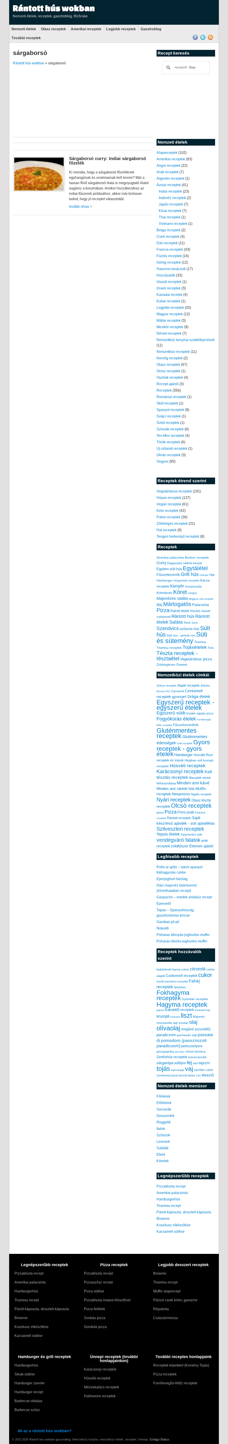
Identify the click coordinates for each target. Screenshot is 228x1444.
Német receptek (169, 333)
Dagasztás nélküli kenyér (184, 563)
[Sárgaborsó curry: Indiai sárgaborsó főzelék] (39, 191)
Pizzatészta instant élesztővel (107, 1300)
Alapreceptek (167, 153)
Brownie (163, 1218)
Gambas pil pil (168, 922)
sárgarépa (165, 1063)
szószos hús (189, 629)
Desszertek (165, 1116)
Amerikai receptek (86, 29)
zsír (198, 1075)
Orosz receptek (168, 371)
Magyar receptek (170, 314)
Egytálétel (195, 568)
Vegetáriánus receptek (174, 491)
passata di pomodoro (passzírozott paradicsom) (185, 1040)
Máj (159, 605)
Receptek (164, 390)
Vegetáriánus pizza (196, 659)
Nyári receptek (174, 800)
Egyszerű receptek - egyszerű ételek (185, 704)
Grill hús (190, 574)
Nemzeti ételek (24, 29)
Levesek (163, 1141)
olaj (193, 1022)
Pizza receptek (165, 1374)
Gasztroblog (151, 29)
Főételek (163, 1096)
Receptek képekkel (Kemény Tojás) (181, 1365)
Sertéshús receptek (172, 1057)
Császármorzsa (165, 1318)
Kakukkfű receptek (179, 1010)
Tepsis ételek (168, 834)
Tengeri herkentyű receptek (178, 536)
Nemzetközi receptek (173, 352)
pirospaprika (165, 1051)
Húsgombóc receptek (186, 580)
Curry (161, 562)
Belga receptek (168, 230)
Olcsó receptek (191, 805)
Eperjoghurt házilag (172, 879)
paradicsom (166, 1035)
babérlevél (164, 969)
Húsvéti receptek (188, 765)
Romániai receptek (171, 397)
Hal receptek (167, 530)
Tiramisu (200, 642)
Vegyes (162, 461)
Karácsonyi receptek (180, 771)
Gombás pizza (95, 1327)
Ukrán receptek (169, 455)
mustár (183, 1023)
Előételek (164, 1103)
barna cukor (180, 969)
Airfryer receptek (166, 685)
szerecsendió (197, 1057)
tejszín (204, 1063)
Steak (187, 622)
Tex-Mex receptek (170, 435)
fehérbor (180, 987)
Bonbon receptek (197, 557)
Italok (161, 1129)
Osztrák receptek (170, 377)
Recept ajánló (168, 384)
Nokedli (163, 928)
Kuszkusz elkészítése (174, 1225)
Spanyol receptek (170, 410)
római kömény (195, 1051)
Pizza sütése (94, 1291)
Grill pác (204, 575)
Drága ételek (198, 696)
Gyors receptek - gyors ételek (183, 748)
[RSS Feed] (210, 39)
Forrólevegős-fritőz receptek (175, 1383)
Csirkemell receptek (181, 976)
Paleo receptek (168, 517)
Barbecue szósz (27, 1410)
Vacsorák (164, 1109)
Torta (211, 647)
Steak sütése (24, 1374)
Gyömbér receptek (195, 999)
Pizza (163, 610)
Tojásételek (195, 647)
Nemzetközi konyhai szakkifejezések (186, 340)
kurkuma (175, 1016)
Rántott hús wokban (54, 8)
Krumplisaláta (193, 586)
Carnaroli (177, 691)
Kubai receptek (168, 301)
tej (189, 1062)
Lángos (192, 593)
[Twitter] (203, 39)
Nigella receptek (201, 794)
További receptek (26, 38)
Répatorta (161, 1309)
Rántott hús (182, 616)
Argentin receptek (170, 178)
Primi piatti (185, 812)
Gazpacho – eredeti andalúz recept (184, 897)
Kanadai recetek (169, 295)
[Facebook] (195, 39)
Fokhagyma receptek (173, 995)
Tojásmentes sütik (191, 834)
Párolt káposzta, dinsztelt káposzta (184, 1212)
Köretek (163, 1161)
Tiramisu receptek (169, 647)
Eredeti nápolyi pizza (199, 713)
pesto (160, 812)
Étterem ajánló (201, 846)
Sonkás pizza (94, 1318)
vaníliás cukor (203, 1070)
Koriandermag (202, 1010)
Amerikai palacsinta (170, 557)
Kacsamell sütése (171, 1231)
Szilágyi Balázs (159, 1439)
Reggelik (164, 1122)
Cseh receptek (168, 236)
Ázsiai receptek (169, 185)
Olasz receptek (53, 29)
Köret (180, 592)
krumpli (163, 1016)
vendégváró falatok (178, 840)
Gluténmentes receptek (177, 733)
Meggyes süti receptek (201, 599)
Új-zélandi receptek (172, 448)
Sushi (194, 622)
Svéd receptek (168, 423)
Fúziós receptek (169, 256)
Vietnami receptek (173, 224)
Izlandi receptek (169, 282)
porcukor (180, 1051)
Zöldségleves (166, 664)
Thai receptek (169, 217)
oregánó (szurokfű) (195, 1029)
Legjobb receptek (121, 29)
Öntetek (181, 664)
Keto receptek (167, 511)
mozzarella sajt (167, 1023)
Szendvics (168, 628)
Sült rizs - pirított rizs (181, 635)
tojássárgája (177, 1070)
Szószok (163, 1135)
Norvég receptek (170, 358)
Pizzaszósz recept (98, 1282)
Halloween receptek (100, 1396)
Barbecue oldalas (28, 1401)
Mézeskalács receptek (101, 1387)
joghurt (160, 1010)
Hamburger (165, 580)
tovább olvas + (80, 206)
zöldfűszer (179, 846)
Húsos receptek (169, 498)
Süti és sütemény (182, 637)
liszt (186, 1015)
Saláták (163, 1148)
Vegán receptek (169, 504)
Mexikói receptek (170, 327)
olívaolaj (168, 1028)
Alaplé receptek (188, 685)
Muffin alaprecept (166, 1291)
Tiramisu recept (169, 1206)
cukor (205, 975)
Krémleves (164, 593)
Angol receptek (168, 165)
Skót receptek (167, 403)
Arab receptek (168, 172)
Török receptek (168, 442)
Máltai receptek (169, 320)
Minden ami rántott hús (176, 788)
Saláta (176, 621)
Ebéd (161, 1154)
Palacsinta (200, 605)
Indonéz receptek (172, 198)
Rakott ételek (179, 611)
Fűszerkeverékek (186, 725)
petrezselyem (191, 1046)
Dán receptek (167, 243)
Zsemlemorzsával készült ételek (176, 1075)
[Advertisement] (115, 99)
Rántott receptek (179, 818)
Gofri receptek (184, 743)
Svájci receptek (169, 416)
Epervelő (164, 903)
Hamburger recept (28, 1392)
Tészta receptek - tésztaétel (177, 655)
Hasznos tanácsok (171, 269)
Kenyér (177, 586)
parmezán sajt (187, 1035)
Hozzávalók (166, 275)
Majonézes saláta (172, 598)
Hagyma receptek (182, 1004)
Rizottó (195, 611)
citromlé (198, 968)
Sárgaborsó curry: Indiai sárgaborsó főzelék (107, 160)
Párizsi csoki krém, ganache (175, 1300)
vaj (189, 1068)
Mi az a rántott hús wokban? (44, 1431)
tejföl (195, 1063)
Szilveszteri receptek (180, 829)
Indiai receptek (170, 191)
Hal (211, 575)
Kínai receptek (170, 211)
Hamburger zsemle (29, 1383)
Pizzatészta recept (171, 1186)
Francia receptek (170, 249)
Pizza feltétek (94, 1309)
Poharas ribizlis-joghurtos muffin (182, 941)
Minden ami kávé (193, 783)
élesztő (208, 1075)
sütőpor (180, 1063)
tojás (163, 1068)
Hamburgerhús (168, 1199)
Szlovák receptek (170, 429)
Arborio (205, 685)
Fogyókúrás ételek (176, 719)
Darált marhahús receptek (172, 981)
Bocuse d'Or (163, 691)
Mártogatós (177, 604)
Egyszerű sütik (171, 712)
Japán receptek (171, 204)
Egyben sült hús (169, 569)
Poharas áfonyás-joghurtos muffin (183, 935)
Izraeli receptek (169, 288)
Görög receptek (169, 262)
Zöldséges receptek (172, 523)
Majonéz (199, 1016)
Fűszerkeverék (168, 575)
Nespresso (181, 794)
